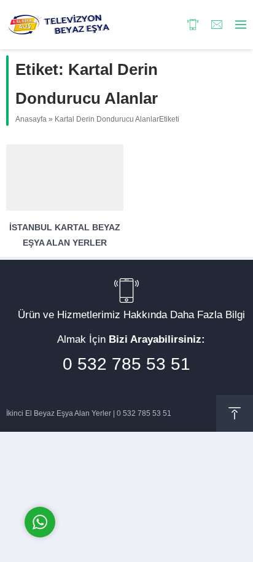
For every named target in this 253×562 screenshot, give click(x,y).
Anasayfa (31, 119)
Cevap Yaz (116, 470)
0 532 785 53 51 (126, 363)
